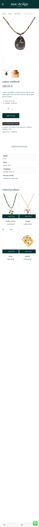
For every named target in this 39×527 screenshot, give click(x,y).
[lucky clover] (10, 205)
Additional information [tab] (19, 146)
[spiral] (27, 240)
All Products (12, 127)
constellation (13, 132)
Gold (17, 127)
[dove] (10, 240)
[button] (3, 4)
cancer (7, 132)
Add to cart (11, 116)
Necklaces (17, 14)
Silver (10, 14)
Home (4, 14)
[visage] (27, 205)
